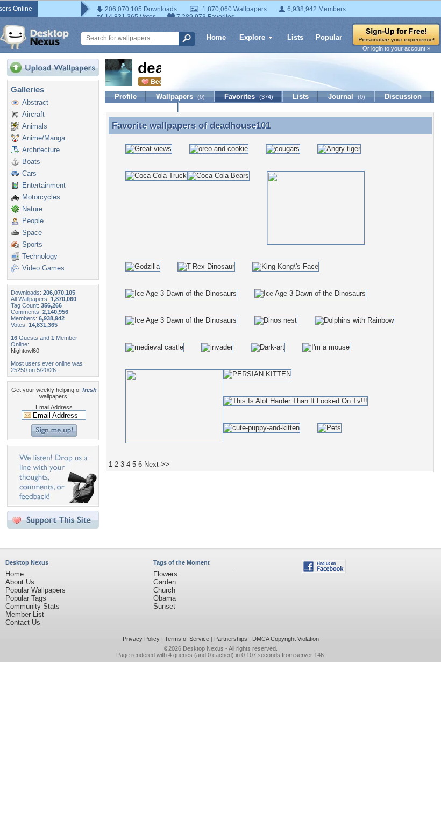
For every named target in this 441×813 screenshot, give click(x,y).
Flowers (165, 574)
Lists (295, 37)
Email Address (54, 407)
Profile (126, 96)
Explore (252, 37)
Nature (32, 209)
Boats (31, 162)
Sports (32, 244)
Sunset (164, 606)
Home (216, 37)
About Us (19, 582)
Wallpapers (180, 96)
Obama (164, 598)
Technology (40, 256)
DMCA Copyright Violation (285, 639)
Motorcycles (41, 197)
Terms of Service (187, 639)
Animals (34, 126)
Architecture (41, 150)
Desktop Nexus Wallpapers (34, 37)
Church (164, 590)
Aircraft (33, 114)
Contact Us (22, 622)
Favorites (248, 96)
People (33, 221)
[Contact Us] (56, 500)
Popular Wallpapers (35, 590)
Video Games (43, 268)
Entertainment (44, 185)
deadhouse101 (240, 125)
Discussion (403, 96)
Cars (29, 173)
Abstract (35, 102)
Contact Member (142, 107)
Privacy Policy (141, 639)
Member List (24, 614)
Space (32, 233)
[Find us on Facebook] (324, 571)
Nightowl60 (25, 350)
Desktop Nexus (203, 648)
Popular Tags (25, 598)
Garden (164, 582)
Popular (329, 37)
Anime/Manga (43, 138)
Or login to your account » (396, 48)
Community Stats (32, 606)
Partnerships (230, 639)
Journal (346, 96)
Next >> (156, 464)
